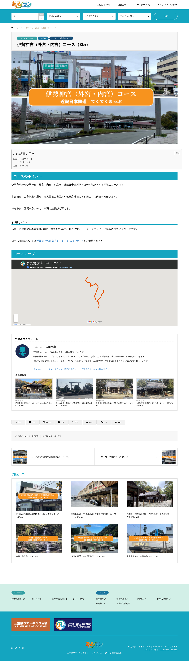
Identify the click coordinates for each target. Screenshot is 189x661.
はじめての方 (103, 4)
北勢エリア (101, 599)
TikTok (16, 648)
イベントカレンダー (168, 4)
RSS (23, 648)
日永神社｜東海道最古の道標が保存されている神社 (114, 404)
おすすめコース (18, 599)
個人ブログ (38, 369)
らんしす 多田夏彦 (31, 436)
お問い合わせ (116, 653)
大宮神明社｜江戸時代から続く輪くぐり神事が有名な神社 (154, 404)
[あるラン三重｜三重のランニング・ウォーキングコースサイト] (21, 5)
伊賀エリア (142, 599)
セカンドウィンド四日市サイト (62, 369)
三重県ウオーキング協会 (77, 653)
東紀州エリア (102, 604)
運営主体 (122, 4)
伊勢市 (43, 38)
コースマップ (21, 166)
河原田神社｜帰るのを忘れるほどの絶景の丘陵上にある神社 (33, 404)
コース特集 (37, 599)
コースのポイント (24, 159)
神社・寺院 (48, 398)
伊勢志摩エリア (164, 599)
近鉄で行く (49, 436)
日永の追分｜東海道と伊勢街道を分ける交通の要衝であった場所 (74, 404)
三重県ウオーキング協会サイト (95, 369)
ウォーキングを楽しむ (27, 38)
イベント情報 (128, 398)
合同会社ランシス (99, 653)
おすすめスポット (60, 599)
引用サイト (25, 162)
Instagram (12, 648)
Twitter (20, 648)
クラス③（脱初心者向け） (61, 38)
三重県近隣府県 (123, 604)
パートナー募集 (142, 4)
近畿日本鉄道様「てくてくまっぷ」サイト (60, 240)
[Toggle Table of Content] (176, 153)
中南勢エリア (122, 599)
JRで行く (58, 436)
